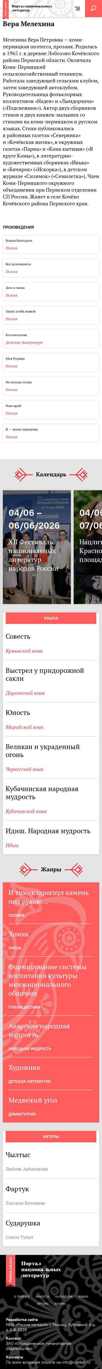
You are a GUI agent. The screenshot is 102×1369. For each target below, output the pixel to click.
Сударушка (23, 1223)
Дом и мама (15, 288)
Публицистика (24, 1007)
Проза (14, 948)
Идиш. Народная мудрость (48, 830)
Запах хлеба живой (20, 311)
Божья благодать (19, 240)
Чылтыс (18, 1154)
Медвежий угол (32, 1100)
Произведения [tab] (18, 227)
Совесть (18, 636)
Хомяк (18, 934)
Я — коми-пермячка (22, 429)
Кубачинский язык (26, 811)
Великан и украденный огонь (43, 750)
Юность (18, 712)
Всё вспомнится (18, 264)
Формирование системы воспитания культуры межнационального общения (47, 980)
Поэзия (12, 248)
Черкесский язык (24, 769)
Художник (24, 1067)
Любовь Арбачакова (27, 1169)
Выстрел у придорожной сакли (45, 674)
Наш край (13, 406)
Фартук (17, 1188)
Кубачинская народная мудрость (42, 792)
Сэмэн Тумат (19, 1237)
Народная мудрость (29, 1048)
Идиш (12, 845)
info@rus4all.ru (76, 1362)
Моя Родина (15, 358)
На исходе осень (19, 382)
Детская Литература (24, 342)
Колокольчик (16, 335)
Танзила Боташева (25, 1203)
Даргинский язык (25, 693)
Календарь (51, 474)
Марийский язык (25, 727)
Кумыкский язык (24, 651)
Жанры (51, 869)
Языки (51, 618)
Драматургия (22, 1114)
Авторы (51, 1136)
